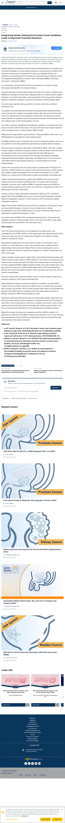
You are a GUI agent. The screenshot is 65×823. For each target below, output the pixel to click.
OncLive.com (32, 728)
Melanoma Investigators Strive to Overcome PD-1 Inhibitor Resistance (48, 371)
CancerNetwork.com (32, 726)
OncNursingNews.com (32, 730)
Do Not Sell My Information (32, 732)
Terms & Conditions (32, 736)
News (35, 775)
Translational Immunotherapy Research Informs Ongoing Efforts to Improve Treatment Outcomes (15, 371)
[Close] (62, 809)
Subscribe (55, 387)
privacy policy (35, 391)
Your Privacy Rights (32, 741)
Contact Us (32, 722)
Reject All (57, 819)
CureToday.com (32, 724)
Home (21, 775)
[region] (32, 815)
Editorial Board (32, 738)
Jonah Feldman (9, 454)
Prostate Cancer (32, 398)
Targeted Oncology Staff (12, 555)
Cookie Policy (24, 816)
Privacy (32, 734)
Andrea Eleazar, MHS (11, 658)
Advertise (33, 720)
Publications (5, 398)
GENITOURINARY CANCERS (18, 398)
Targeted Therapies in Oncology (10, 26)
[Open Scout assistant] (56, 2)
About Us (32, 718)
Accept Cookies (45, 819)
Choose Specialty (30, 7)
